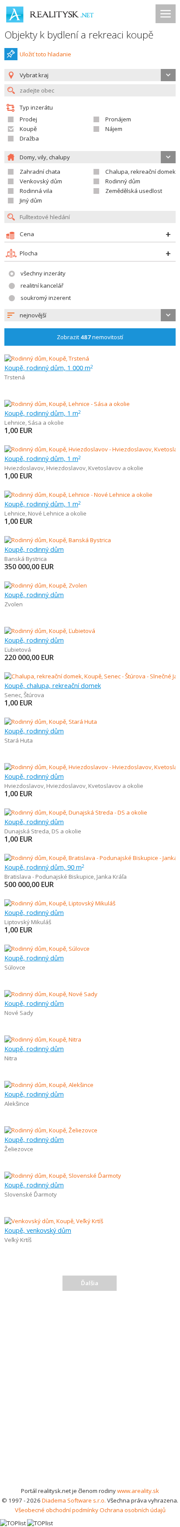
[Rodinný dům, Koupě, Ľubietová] (49, 631)
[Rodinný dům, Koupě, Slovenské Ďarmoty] (62, 1176)
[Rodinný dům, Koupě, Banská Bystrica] (57, 540)
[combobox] (90, 315)
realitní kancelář (42, 285)
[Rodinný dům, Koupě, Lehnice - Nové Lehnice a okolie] (78, 495)
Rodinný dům (122, 181)
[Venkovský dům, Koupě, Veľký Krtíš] (53, 1221)
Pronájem (118, 119)
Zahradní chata (40, 171)
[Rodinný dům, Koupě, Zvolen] (45, 585)
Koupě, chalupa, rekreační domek (52, 685)
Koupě (28, 129)
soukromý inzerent (46, 298)
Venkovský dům (41, 181)
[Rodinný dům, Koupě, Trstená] (46, 358)
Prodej (28, 119)
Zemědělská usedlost (133, 191)
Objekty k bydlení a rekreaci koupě (78, 34)
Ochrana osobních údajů (133, 1510)
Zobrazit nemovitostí (90, 337)
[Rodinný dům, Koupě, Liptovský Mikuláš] (59, 903)
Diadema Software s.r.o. (74, 1500)
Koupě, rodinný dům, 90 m (44, 867)
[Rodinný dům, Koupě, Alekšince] (48, 1085)
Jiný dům (31, 200)
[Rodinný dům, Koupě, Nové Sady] (50, 994)
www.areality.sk (138, 1491)
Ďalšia (89, 1283)
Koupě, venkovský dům (37, 1230)
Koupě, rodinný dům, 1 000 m (48, 367)
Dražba (29, 138)
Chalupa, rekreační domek (140, 171)
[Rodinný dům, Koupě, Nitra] (42, 1039)
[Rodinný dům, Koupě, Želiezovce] (50, 1130)
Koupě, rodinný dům (34, 549)
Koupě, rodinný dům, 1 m (42, 413)
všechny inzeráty (43, 273)
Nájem (113, 129)
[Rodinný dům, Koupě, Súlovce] (47, 949)
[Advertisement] (90, 1392)
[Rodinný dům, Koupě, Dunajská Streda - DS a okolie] (75, 812)
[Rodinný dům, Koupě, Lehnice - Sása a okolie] (67, 404)
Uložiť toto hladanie (45, 54)
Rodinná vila (36, 191)
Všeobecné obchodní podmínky (56, 1510)
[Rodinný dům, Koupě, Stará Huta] (50, 722)
